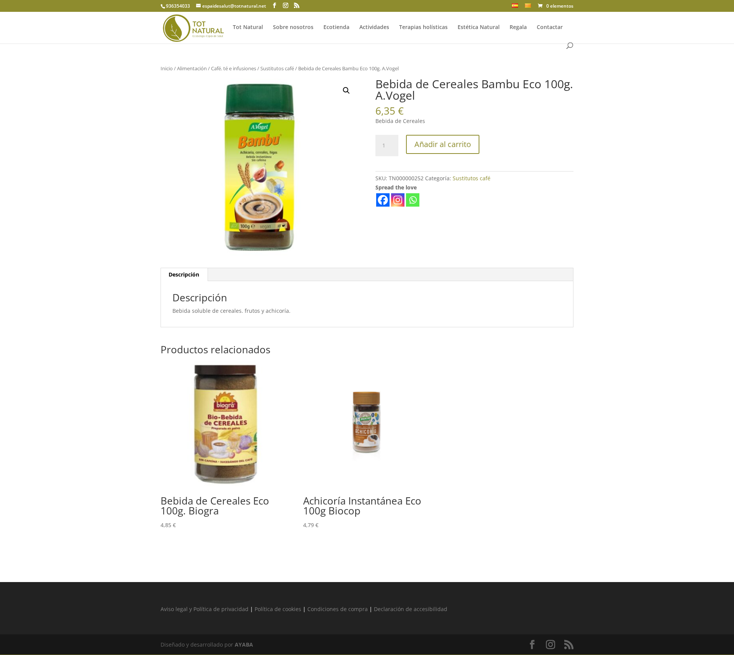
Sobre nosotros (293, 27)
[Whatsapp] (412, 200)
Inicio (167, 68)
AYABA (244, 644)
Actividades (374, 27)
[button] (346, 90)
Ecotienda (336, 27)
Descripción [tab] (184, 274)
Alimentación (192, 68)
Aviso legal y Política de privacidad (204, 609)
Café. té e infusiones (233, 68)
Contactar (550, 27)
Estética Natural (479, 27)
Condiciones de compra (337, 609)
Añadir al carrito (442, 144)
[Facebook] (383, 200)
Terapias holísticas (423, 27)
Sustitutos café (277, 68)
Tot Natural (248, 27)
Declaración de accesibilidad (410, 609)
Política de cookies (278, 609)
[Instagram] (397, 200)
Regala (518, 27)
